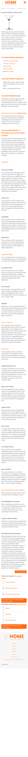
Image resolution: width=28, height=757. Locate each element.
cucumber (10, 69)
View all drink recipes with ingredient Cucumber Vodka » (12, 600)
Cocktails (3, 8)
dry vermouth (11, 63)
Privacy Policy (16, 659)
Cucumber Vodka (21, 8)
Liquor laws (14, 646)
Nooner (7, 608)
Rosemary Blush (10, 582)
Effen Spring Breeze (11, 588)
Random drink (14, 657)
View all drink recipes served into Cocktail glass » (11, 626)
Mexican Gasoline (10, 620)
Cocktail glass (21, 113)
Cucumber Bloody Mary (12, 594)
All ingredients (11, 8)
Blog (14, 643)
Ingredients (14, 651)
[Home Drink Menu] (8, 5)
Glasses (14, 654)
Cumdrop (8, 614)
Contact (21, 659)
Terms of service (8, 659)
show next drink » (21, 572)
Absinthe (8, 66)
